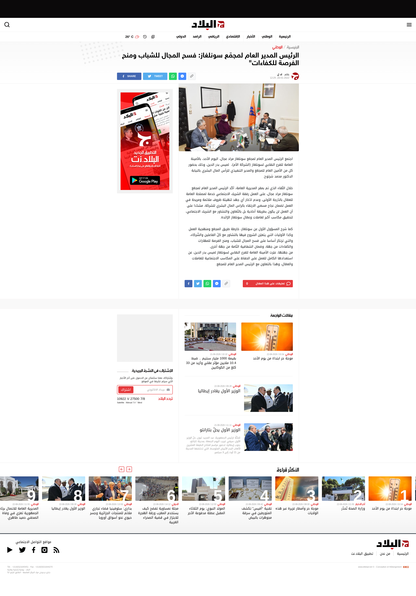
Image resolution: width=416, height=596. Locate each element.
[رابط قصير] (192, 76)
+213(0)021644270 (44, 567)
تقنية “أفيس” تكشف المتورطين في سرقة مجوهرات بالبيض (257, 512)
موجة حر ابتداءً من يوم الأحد (273, 358)
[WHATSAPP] (173, 76)
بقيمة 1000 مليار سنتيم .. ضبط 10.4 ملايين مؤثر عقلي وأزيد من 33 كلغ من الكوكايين (211, 362)
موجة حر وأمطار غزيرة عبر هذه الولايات (296, 510)
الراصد (197, 37)
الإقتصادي (233, 37)
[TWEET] (198, 283)
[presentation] (129, 469)
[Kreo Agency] (405, 567)
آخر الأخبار (360, 504)
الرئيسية (285, 37)
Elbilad (208, 25)
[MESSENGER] (182, 76)
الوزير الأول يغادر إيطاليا (219, 391)
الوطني (267, 37)
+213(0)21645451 (20, 567)
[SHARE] (188, 283)
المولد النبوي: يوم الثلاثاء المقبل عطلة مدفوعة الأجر (206, 510)
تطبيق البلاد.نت (362, 554)
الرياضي (213, 37)
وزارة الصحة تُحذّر (353, 508)
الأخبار (251, 37)
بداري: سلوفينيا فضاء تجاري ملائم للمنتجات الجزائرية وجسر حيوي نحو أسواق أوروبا (111, 512)
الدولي (181, 37)
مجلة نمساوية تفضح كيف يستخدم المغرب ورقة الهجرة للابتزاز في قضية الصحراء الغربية (158, 515)
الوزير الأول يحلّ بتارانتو (220, 430)
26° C (129, 37)
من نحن (385, 554)
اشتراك (126, 390)
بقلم (279, 76)
